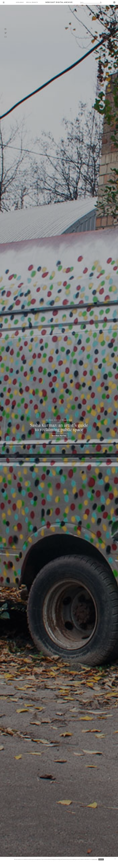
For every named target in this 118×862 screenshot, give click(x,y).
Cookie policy (95, 859)
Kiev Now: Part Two (59, 435)
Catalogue (20, 2)
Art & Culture (57, 420)
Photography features (67, 420)
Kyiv (47, 420)
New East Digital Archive (59, 2)
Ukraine (51, 420)
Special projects (32, 2)
